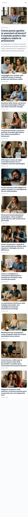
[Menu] (25, 2)
